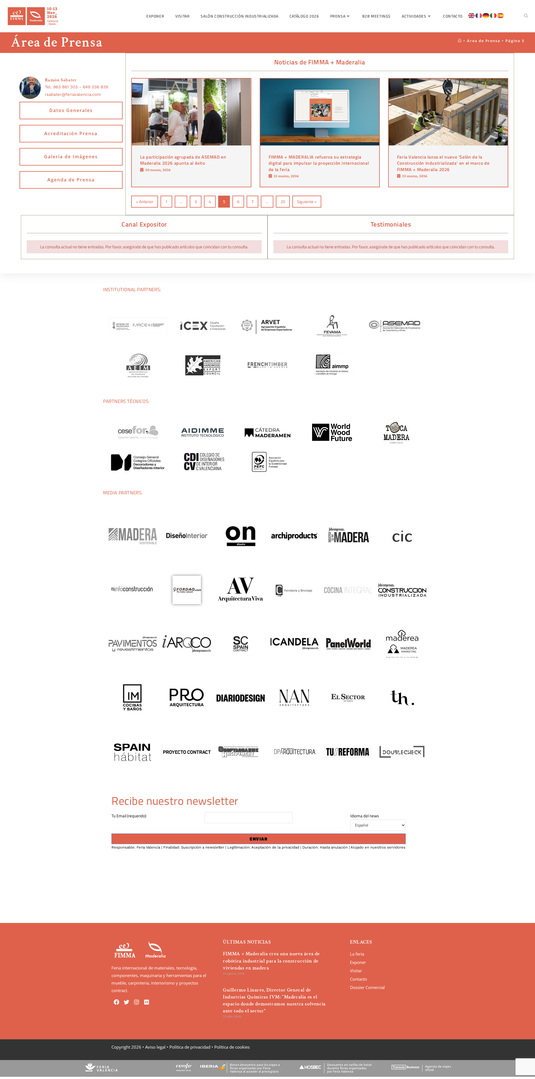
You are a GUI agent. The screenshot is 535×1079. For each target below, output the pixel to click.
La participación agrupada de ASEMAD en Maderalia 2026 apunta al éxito (183, 160)
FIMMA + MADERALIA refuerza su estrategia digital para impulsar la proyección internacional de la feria (319, 163)
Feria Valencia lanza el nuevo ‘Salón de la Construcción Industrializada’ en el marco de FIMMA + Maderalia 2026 (443, 163)
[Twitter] (126, 1002)
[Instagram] (137, 1002)
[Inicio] (460, 40)
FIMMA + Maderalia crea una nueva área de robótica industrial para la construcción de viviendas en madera (271, 961)
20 (283, 201)
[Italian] (493, 15)
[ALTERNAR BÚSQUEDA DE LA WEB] (526, 16)
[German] (486, 15)
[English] (471, 15)
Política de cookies (232, 1047)
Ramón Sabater (61, 80)
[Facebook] (116, 1002)
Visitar (356, 970)
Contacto (358, 979)
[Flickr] (147, 1002)
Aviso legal (155, 1047)
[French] (479, 15)
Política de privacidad (189, 1047)
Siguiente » (307, 201)
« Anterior (144, 201)
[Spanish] (500, 15)
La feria (357, 954)
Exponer (358, 962)
